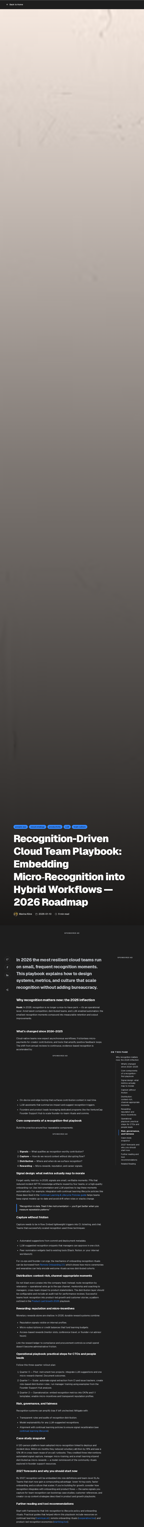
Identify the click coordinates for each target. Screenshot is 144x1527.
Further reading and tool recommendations (130, 1157)
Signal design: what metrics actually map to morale (130, 1083)
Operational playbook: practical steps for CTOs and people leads (130, 1122)
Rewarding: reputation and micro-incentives (128, 1112)
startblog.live (61, 1521)
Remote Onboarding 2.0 (52, 1264)
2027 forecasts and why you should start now (130, 1147)
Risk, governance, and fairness (130, 1132)
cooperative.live (86, 1518)
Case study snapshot (126, 1139)
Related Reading (128, 1164)
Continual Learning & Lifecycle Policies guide (63, 1195)
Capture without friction (128, 1091)
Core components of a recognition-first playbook (129, 1073)
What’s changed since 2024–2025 (129, 1065)
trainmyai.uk (42, 1518)
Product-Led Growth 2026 (45, 1301)
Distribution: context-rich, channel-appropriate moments (130, 1100)
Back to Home (16, 4)
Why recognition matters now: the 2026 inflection (127, 1058)
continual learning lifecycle (34, 1430)
